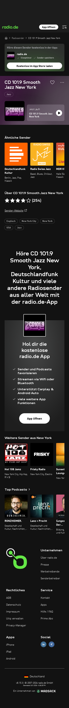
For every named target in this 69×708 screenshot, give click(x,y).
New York (47, 221)
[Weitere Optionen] (62, 82)
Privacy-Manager (16, 625)
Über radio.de (49, 558)
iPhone (10, 645)
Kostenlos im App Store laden (34, 66)
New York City (29, 221)
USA (9, 228)
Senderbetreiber (50, 578)
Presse (45, 564)
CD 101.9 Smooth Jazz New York (41, 115)
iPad (8, 651)
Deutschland (37, 676)
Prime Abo (47, 618)
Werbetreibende (50, 571)
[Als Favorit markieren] (52, 82)
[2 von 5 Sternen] (12, 200)
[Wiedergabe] (59, 113)
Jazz (9, 94)
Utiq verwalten (14, 618)
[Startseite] (6, 38)
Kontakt (45, 598)
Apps (44, 604)
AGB (8, 598)
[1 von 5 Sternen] (7, 200)
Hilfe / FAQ (47, 611)
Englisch (11, 221)
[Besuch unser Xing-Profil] (51, 644)
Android (10, 658)
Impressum (13, 611)
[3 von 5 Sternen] (18, 200)
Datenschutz (13, 604)
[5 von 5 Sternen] (28, 200)
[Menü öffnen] (64, 27)
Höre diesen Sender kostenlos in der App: (32, 47)
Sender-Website (14, 210)
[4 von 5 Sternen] (23, 200)
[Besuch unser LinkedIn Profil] (43, 644)
